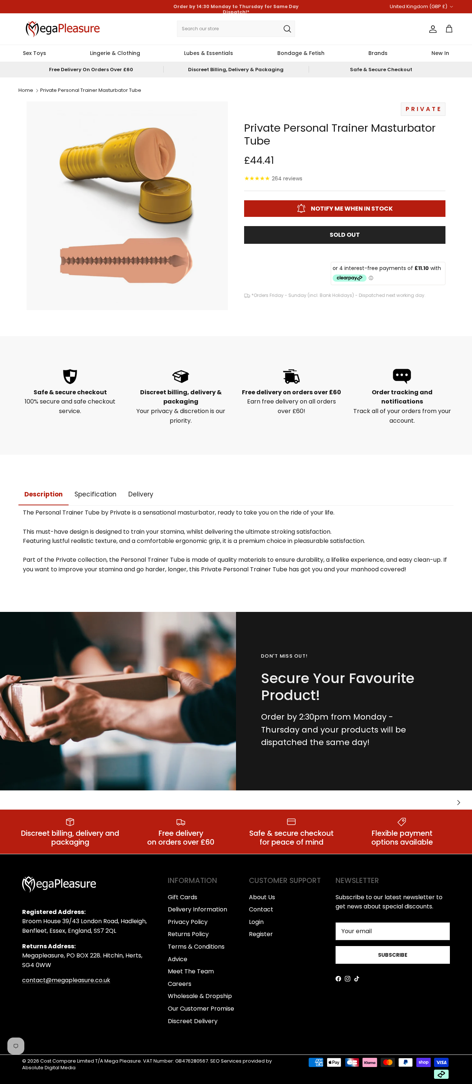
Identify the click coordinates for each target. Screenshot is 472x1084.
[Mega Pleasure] (63, 29)
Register (261, 934)
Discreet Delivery (193, 1021)
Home (25, 90)
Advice (177, 959)
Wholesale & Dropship (200, 996)
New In (440, 53)
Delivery (140, 494)
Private (424, 109)
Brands (378, 53)
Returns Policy (188, 934)
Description (43, 494)
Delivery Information (197, 909)
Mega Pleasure (122, 1060)
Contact (261, 909)
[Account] (431, 29)
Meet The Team (191, 971)
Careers (179, 984)
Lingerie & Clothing (115, 53)
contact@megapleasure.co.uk (66, 980)
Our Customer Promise (201, 1008)
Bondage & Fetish (300, 53)
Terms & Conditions (196, 946)
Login (256, 922)
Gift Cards (182, 897)
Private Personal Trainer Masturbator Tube (90, 90)
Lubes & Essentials (208, 53)
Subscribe (392, 955)
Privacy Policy (188, 922)
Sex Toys (34, 53)
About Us (262, 897)
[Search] (287, 28)
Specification (95, 494)
